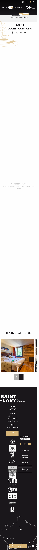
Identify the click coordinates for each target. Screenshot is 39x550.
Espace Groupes (25, 470)
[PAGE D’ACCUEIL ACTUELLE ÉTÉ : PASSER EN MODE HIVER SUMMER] (10, 7)
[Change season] (11, 7)
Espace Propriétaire (25, 456)
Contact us (12, 433)
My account (12, 547)
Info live (29, 547)
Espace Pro (25, 450)
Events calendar (22, 547)
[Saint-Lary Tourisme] (30, 7)
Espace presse (25, 463)
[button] (16, 377)
